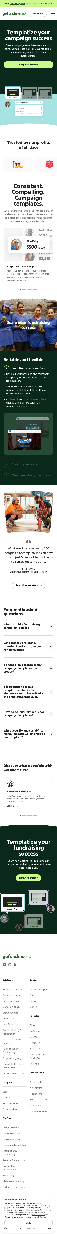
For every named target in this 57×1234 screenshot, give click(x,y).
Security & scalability (14, 1160)
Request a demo (28, 65)
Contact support (39, 989)
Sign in (33, 1007)
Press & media (10, 1103)
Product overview (12, 989)
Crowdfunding (10, 1013)
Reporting (8, 1175)
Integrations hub (12, 1139)
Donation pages (11, 1007)
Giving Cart (8, 1019)
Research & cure (39, 1100)
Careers (7, 1098)
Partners (34, 1064)
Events (33, 1037)
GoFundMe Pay (11, 1128)
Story (5, 1092)
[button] (20, 289)
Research (35, 1043)
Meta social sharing (13, 1181)
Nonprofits (36, 1088)
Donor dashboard (12, 1133)
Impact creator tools (14, 1073)
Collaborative (10, 1109)
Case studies (36, 1082)
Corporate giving (12, 1058)
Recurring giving (11, 1001)
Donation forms (11, 995)
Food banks (36, 1105)
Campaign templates (14, 1145)
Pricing (33, 1001)
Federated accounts (14, 1187)
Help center (36, 1049)
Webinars (35, 1031)
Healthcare (36, 1094)
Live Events (9, 1024)
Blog (32, 1025)
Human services (38, 1111)
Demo (33, 995)
